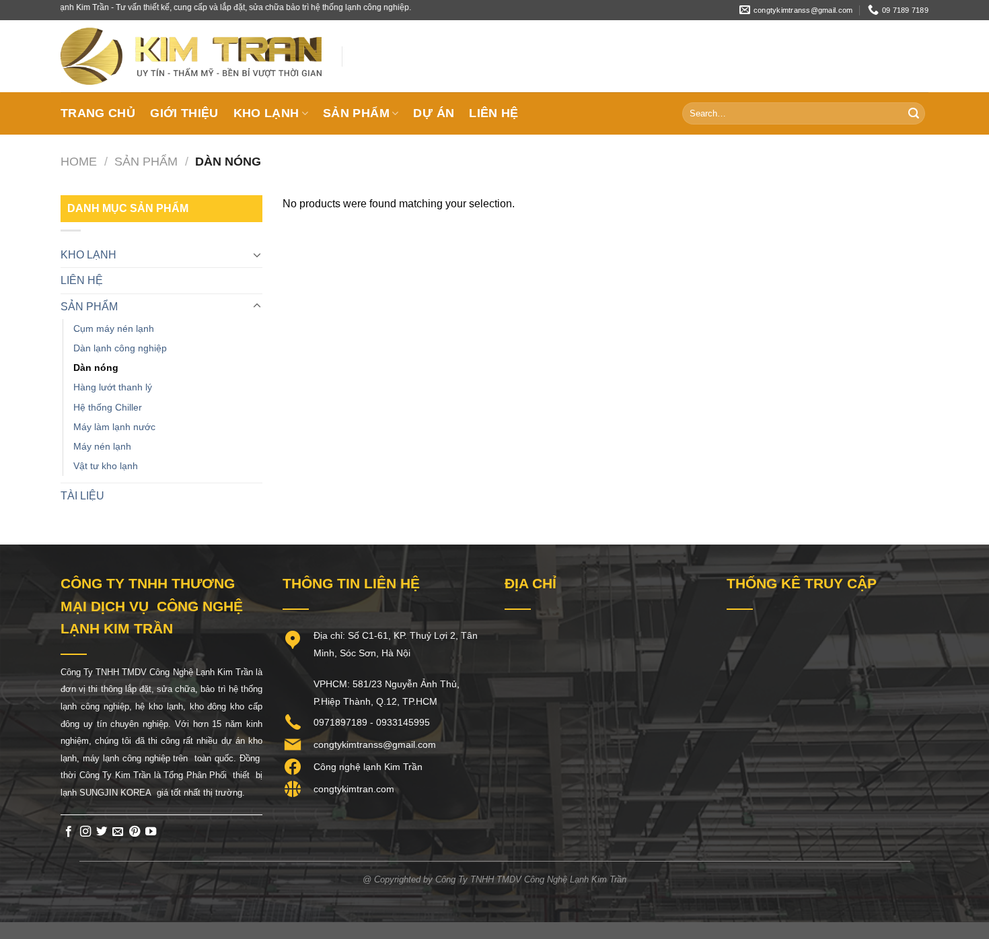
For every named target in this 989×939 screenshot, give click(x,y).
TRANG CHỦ (98, 113)
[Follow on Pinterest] (134, 832)
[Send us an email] (117, 832)
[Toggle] (257, 254)
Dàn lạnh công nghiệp (120, 348)
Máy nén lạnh (102, 446)
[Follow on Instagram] (85, 832)
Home (79, 161)
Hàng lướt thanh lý (112, 387)
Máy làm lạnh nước (114, 426)
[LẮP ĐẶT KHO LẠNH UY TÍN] (191, 56)
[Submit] (914, 113)
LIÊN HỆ (493, 113)
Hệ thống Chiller (107, 407)
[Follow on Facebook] (68, 832)
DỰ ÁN (433, 113)
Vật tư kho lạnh (105, 465)
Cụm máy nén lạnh (113, 328)
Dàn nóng (95, 367)
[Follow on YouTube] (150, 832)
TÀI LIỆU (82, 495)
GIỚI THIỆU (184, 113)
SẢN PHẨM (356, 113)
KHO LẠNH (266, 113)
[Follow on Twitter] (101, 832)
